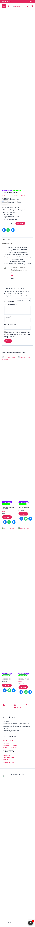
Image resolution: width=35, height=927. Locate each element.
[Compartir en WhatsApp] (8, 230)
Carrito (5, 760)
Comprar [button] (7, 517)
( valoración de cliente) (17, 196)
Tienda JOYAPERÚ (9, 757)
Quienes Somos (8, 740)
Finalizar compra (8, 762)
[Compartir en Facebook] (4, 230)
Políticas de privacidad (10, 745)
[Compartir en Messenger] (13, 230)
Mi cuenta (6, 755)
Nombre (7, 317)
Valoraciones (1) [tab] (7, 243)
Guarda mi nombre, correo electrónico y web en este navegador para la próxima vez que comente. (17, 334)
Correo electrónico (10, 324)
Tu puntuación (9, 300)
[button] (9, 6)
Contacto (6, 743)
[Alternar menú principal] (4, 6)
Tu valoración (10, 305)
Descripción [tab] (6, 239)
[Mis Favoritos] (32, 6)
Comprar (20, 223)
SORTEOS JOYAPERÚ (10, 748)
